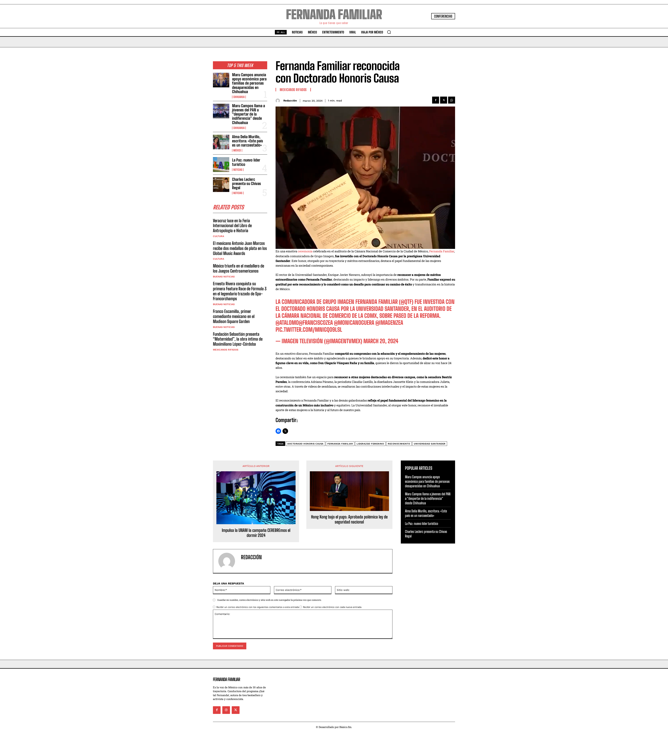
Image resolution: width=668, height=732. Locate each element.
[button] (389, 32)
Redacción (290, 100)
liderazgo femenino (370, 443)
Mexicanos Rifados (225, 349)
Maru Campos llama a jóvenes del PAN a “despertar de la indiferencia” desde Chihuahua (248, 114)
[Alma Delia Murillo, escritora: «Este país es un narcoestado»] (221, 142)
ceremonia (305, 251)
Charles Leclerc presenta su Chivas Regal (246, 183)
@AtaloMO (287, 322)
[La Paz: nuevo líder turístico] (221, 164)
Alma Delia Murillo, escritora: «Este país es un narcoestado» (247, 140)
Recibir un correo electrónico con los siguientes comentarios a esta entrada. (258, 607)
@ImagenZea (389, 322)
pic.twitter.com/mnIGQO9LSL (309, 329)
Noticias (237, 169)
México (237, 150)
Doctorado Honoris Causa (305, 443)
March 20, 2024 (380, 341)
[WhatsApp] (451, 100)
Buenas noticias (224, 276)
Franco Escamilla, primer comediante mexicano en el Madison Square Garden (234, 316)
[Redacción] (279, 101)
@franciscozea (316, 322)
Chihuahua (239, 97)
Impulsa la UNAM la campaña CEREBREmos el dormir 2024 (256, 533)
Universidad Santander (430, 443)
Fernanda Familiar (441, 251)
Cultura (218, 236)
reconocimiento (399, 443)
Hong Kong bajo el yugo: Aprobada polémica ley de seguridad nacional (349, 519)
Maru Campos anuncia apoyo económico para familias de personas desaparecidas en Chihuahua (249, 83)
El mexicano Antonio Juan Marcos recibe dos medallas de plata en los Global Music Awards (240, 248)
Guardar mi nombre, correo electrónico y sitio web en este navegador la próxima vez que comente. (269, 599)
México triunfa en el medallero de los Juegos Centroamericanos (238, 268)
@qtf (406, 301)
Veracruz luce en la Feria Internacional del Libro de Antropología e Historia (232, 225)
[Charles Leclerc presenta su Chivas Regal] (221, 184)
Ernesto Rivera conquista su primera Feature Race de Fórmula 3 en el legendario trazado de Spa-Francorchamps (240, 291)
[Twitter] (443, 100)
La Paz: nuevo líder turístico (246, 162)
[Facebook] (435, 100)
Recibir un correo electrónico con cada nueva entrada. (332, 607)
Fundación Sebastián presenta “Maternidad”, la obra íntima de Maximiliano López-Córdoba (238, 339)
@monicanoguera (354, 322)
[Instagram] (226, 710)
